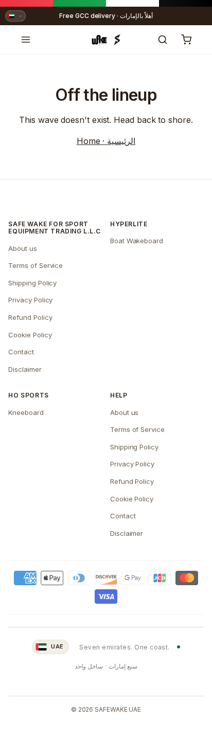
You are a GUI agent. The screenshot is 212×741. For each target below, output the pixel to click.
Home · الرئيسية (106, 141)
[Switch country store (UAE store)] (15, 16)
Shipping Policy (32, 283)
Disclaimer (24, 369)
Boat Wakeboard (136, 241)
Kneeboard (25, 412)
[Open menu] (25, 39)
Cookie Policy (29, 335)
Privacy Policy (30, 300)
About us (22, 248)
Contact (20, 352)
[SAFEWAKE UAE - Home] (106, 39)
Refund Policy (30, 317)
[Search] (162, 39)
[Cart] (186, 39)
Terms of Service (35, 265)
